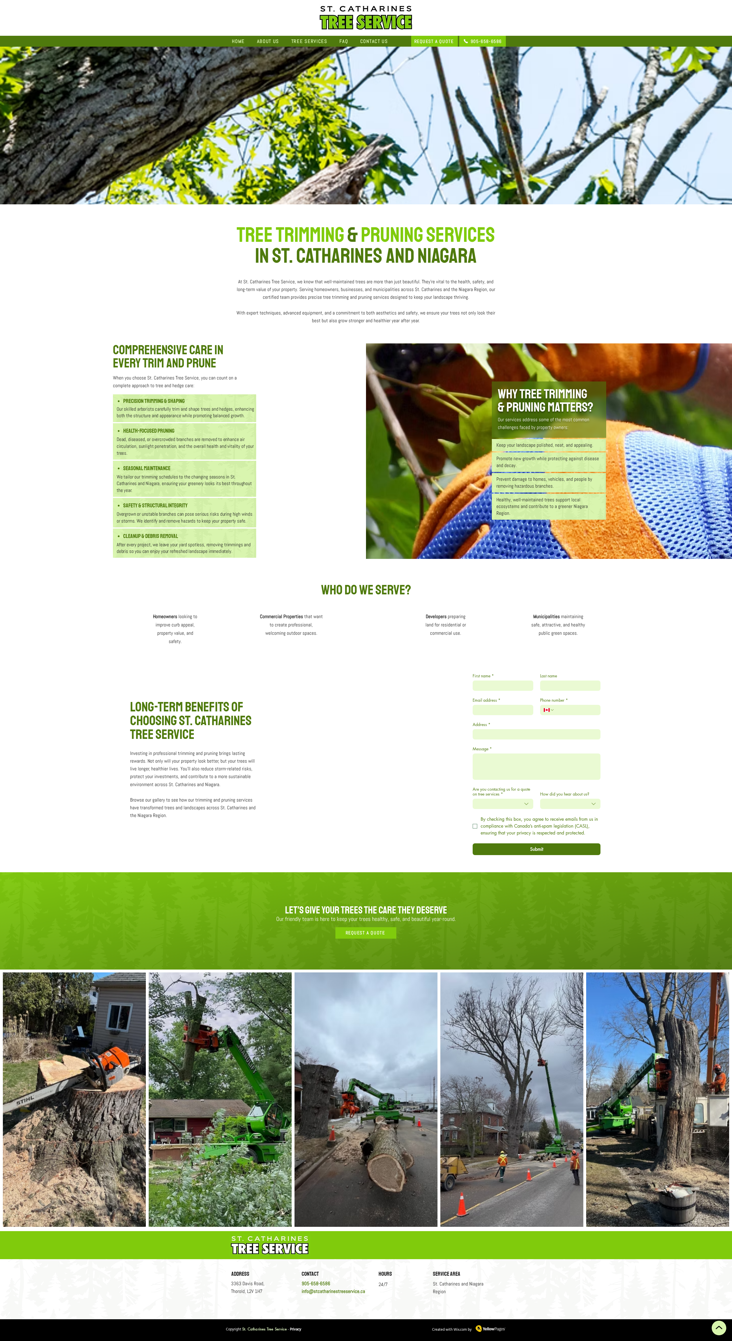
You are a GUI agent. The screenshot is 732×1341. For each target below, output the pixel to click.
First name (483, 675)
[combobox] (503, 804)
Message (482, 748)
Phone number (554, 700)
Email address (486, 700)
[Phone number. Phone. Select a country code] (549, 710)
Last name (548, 675)
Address (481, 724)
